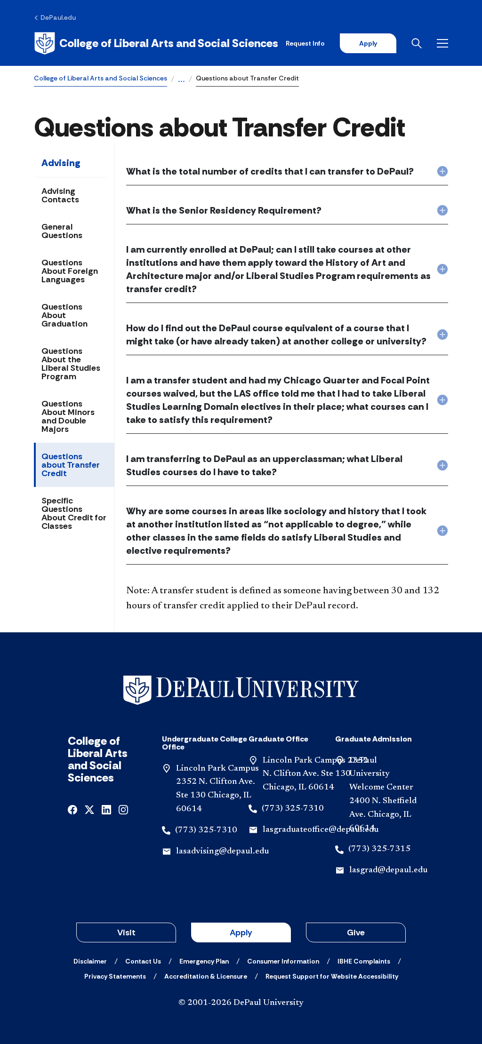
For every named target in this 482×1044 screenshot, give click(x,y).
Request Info (305, 43)
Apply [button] (241, 932)
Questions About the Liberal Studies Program (70, 363)
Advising (60, 163)
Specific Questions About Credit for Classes (73, 513)
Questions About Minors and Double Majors (68, 416)
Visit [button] (126, 932)
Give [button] (356, 932)
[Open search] (416, 43)
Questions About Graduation (64, 315)
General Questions (61, 231)
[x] (89, 809)
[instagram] (123, 809)
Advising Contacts (60, 195)
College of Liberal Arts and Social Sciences (100, 78)
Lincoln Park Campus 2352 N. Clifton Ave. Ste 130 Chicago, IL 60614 (315, 774)
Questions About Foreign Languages (69, 271)
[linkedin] (106, 809)
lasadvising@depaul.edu (222, 851)
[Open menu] (442, 43)
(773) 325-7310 (206, 830)
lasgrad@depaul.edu (388, 870)
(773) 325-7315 (379, 849)
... (181, 80)
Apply (368, 43)
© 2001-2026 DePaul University (241, 1003)
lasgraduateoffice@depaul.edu (320, 830)
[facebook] (72, 809)
